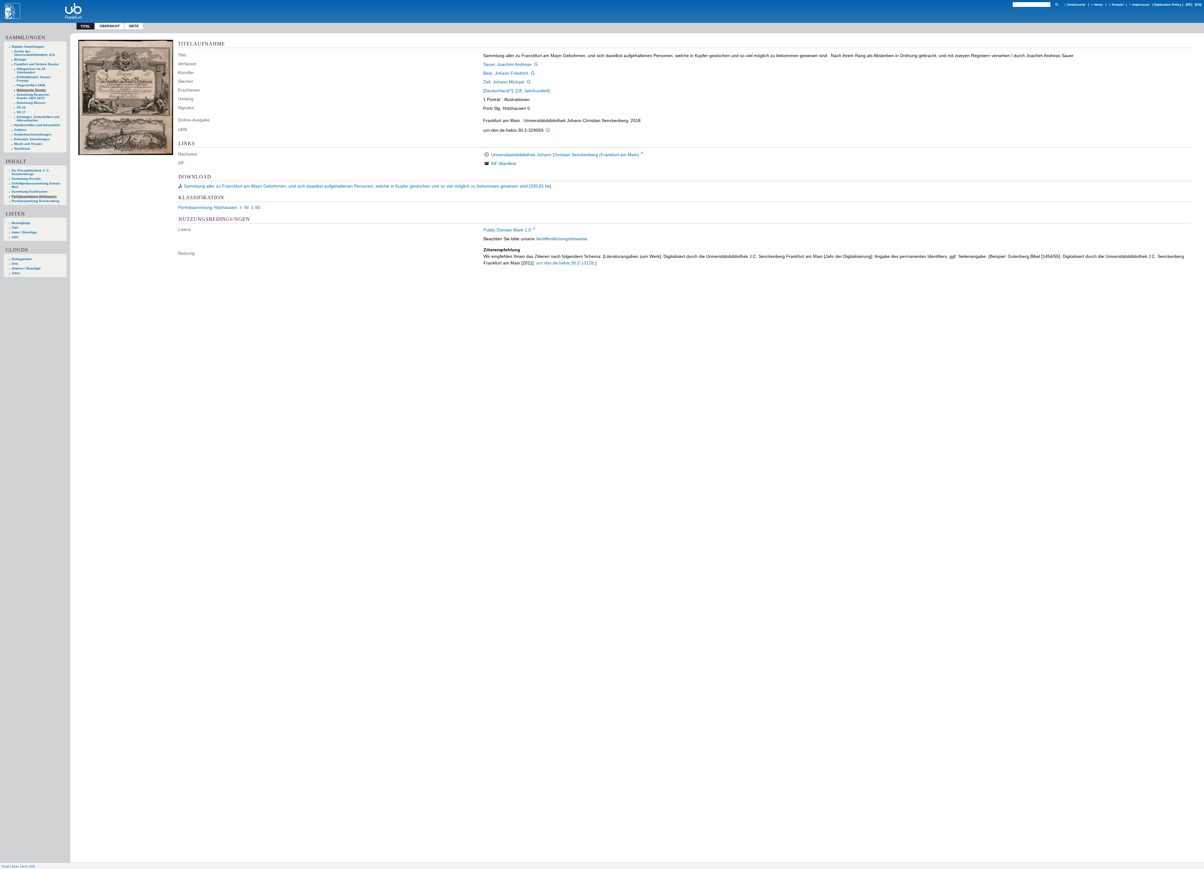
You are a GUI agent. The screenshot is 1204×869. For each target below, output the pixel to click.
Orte (15, 263)
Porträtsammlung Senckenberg (35, 201)
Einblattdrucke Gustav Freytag (34, 78)
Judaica (20, 129)
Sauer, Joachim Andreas (507, 64)
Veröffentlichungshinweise (561, 238)
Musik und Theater (28, 144)
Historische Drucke (31, 90)
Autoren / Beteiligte (26, 268)
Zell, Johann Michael (503, 81)
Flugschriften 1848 (31, 85)
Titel (15, 227)
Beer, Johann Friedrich (505, 73)
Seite (134, 26)
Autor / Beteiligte (24, 232)
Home (1098, 4)
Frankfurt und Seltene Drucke (36, 64)
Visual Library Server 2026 (18, 866)
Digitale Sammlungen (28, 46)
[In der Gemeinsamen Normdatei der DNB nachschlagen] (536, 64)
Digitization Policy (1167, 4)
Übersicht (110, 26)
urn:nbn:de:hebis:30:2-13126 (565, 262)
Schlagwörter (22, 259)
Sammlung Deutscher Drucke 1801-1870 (33, 96)
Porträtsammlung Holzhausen (34, 196)
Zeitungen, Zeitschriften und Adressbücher (38, 118)
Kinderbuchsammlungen (32, 134)
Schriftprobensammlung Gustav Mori (36, 185)
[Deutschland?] (498, 90)
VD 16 (21, 107)
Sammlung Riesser (31, 102)
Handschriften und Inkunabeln (37, 125)
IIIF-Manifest (503, 163)
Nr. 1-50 (252, 207)
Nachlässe (22, 148)
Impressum (1140, 4)
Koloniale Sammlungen (32, 139)
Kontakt (1117, 4)
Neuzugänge (21, 223)
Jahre (16, 273)
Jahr (15, 237)
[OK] (1056, 4)
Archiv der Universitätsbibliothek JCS (34, 53)
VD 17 (21, 112)
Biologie (20, 59)
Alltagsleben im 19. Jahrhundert (31, 70)
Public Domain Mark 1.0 (507, 229)
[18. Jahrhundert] (532, 90)
